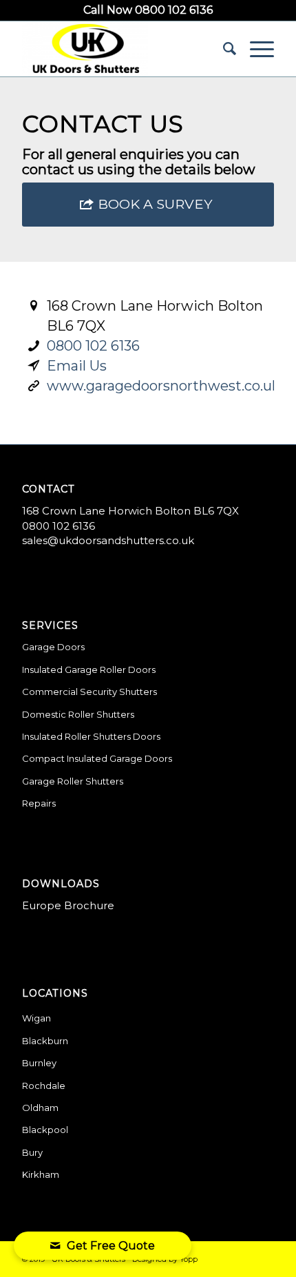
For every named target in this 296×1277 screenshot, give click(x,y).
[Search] (222, 48)
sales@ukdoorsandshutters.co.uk (108, 540)
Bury (32, 1152)
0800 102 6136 (93, 346)
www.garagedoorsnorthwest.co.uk (163, 385)
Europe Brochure (68, 905)
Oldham (40, 1107)
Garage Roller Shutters (72, 781)
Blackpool (45, 1129)
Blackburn (45, 1040)
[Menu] (255, 48)
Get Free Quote (111, 1245)
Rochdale (43, 1085)
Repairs (39, 803)
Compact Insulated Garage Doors (97, 758)
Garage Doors (53, 646)
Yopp (189, 1259)
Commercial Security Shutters (89, 691)
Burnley (39, 1062)
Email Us (77, 365)
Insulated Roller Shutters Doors (91, 736)
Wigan (36, 1018)
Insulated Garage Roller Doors (89, 669)
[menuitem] (222, 48)
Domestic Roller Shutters (78, 714)
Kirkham (40, 1174)
